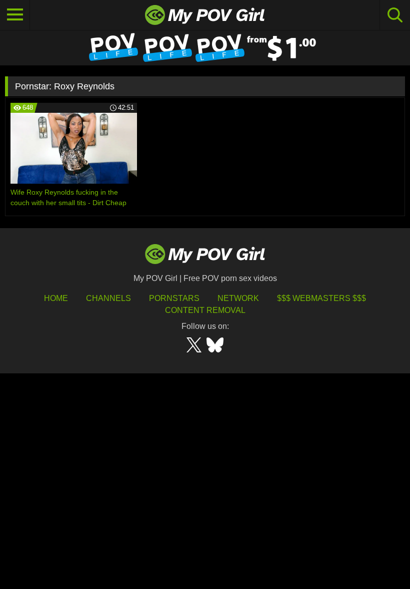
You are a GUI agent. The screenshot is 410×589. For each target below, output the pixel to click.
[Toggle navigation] (15, 15)
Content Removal (205, 310)
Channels (108, 298)
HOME (56, 298)
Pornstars (174, 298)
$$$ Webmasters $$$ (321, 298)
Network (238, 298)
